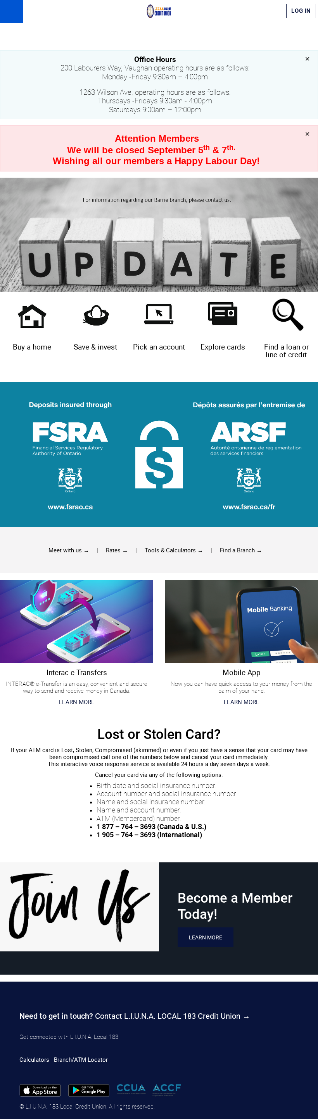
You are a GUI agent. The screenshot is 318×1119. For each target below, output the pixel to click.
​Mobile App (242, 672)
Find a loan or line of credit (286, 351)
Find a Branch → (241, 550)
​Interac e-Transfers (77, 672)
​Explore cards (222, 346)
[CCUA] (149, 1089)
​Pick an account (159, 346)
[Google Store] (89, 1089)
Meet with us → (68, 550)
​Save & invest (95, 346)
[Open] (11, 11)
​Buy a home (32, 346)
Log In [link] (301, 10)
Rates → (117, 550)
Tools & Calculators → (174, 550)
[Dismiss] (307, 59)
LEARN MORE (241, 702)
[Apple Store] (40, 1089)
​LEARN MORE (77, 702)
